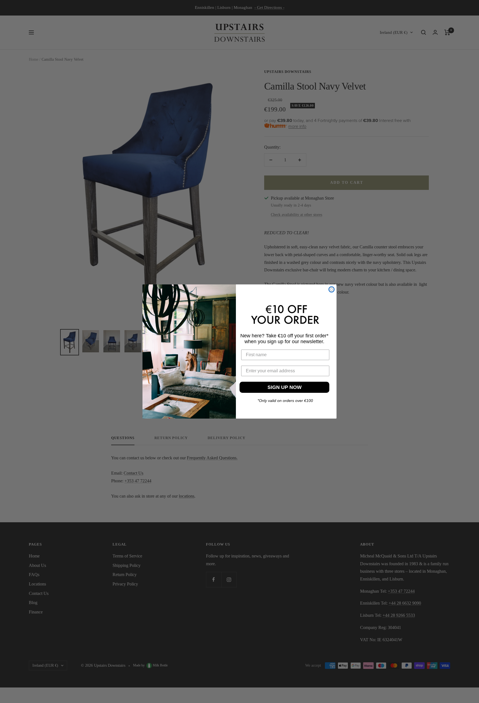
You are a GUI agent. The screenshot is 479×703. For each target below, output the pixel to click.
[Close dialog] (331, 289)
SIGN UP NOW (284, 387)
